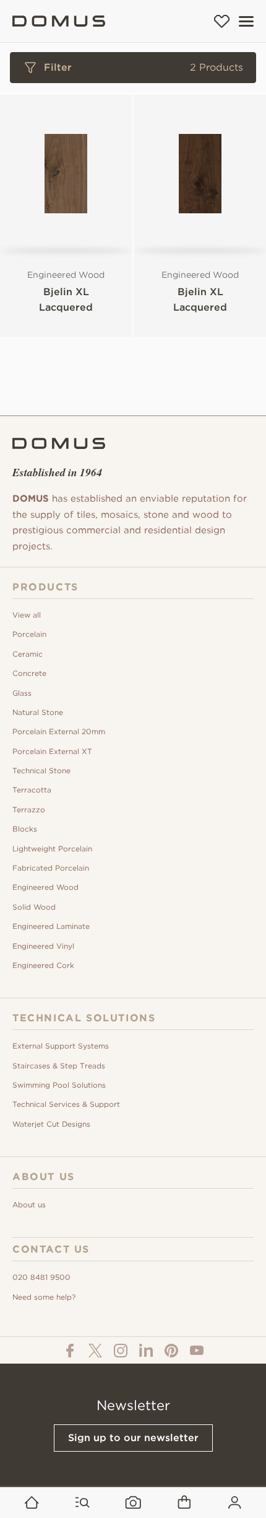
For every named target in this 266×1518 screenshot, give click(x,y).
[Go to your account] (235, 1503)
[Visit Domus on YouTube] (197, 1350)
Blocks (24, 828)
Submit (133, 512)
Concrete (29, 673)
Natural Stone (37, 712)
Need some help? (43, 1297)
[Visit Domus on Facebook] (70, 1350)
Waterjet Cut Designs (51, 1124)
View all (26, 614)
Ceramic (27, 654)
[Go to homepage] (32, 1503)
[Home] (58, 21)
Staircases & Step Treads (58, 1065)
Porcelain (29, 634)
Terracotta (31, 789)
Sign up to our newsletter (133, 1438)
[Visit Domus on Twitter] (95, 1350)
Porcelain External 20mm (58, 731)
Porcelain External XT (52, 751)
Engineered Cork (43, 965)
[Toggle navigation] (246, 21)
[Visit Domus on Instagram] (120, 1350)
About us (29, 1204)
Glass (22, 693)
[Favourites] (222, 21)
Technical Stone (41, 770)
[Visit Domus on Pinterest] (171, 1350)
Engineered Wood (45, 887)
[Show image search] (133, 1503)
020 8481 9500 (41, 1277)
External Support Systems (60, 1045)
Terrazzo (28, 809)
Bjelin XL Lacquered (66, 299)
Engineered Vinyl (43, 946)
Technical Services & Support (66, 1104)
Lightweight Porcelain (52, 848)
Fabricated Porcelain (50, 867)
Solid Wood (34, 907)
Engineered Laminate (51, 926)
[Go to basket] (184, 1503)
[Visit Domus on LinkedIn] (146, 1350)
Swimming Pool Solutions (59, 1085)
